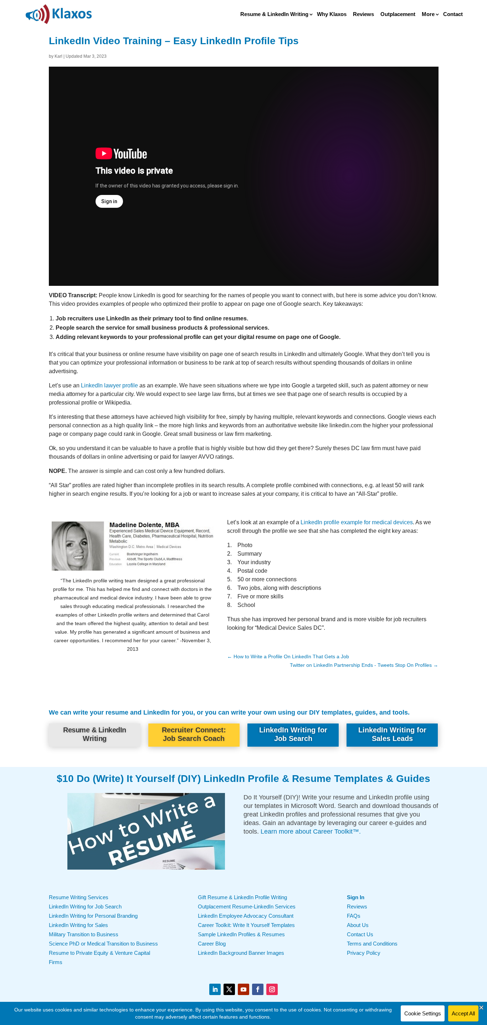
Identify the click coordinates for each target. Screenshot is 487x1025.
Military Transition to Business (83, 934)
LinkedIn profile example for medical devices (357, 522)
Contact (453, 14)
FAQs (353, 916)
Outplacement (397, 14)
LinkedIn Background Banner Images (241, 953)
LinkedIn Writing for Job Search (293, 734)
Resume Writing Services (78, 897)
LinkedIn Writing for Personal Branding (93, 916)
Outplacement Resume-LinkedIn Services (247, 906)
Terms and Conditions (372, 944)
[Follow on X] (229, 989)
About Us (358, 925)
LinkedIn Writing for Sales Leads (392, 734)
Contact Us (360, 934)
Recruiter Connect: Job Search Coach (194, 734)
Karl (58, 56)
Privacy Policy (363, 953)
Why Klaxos (332, 14)
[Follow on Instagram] (272, 989)
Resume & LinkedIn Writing (274, 14)
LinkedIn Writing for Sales (78, 925)
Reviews (363, 14)
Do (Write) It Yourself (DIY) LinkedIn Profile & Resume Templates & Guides (253, 778)
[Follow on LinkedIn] (215, 989)
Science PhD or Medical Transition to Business (103, 944)
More (428, 14)
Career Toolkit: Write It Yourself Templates (246, 925)
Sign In (355, 897)
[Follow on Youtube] (243, 989)
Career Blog (212, 944)
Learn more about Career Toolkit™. (311, 831)
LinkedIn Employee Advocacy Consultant (245, 916)
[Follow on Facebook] (257, 989)
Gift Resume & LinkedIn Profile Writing (242, 897)
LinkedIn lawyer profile (109, 385)
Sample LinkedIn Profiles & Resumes (241, 934)
